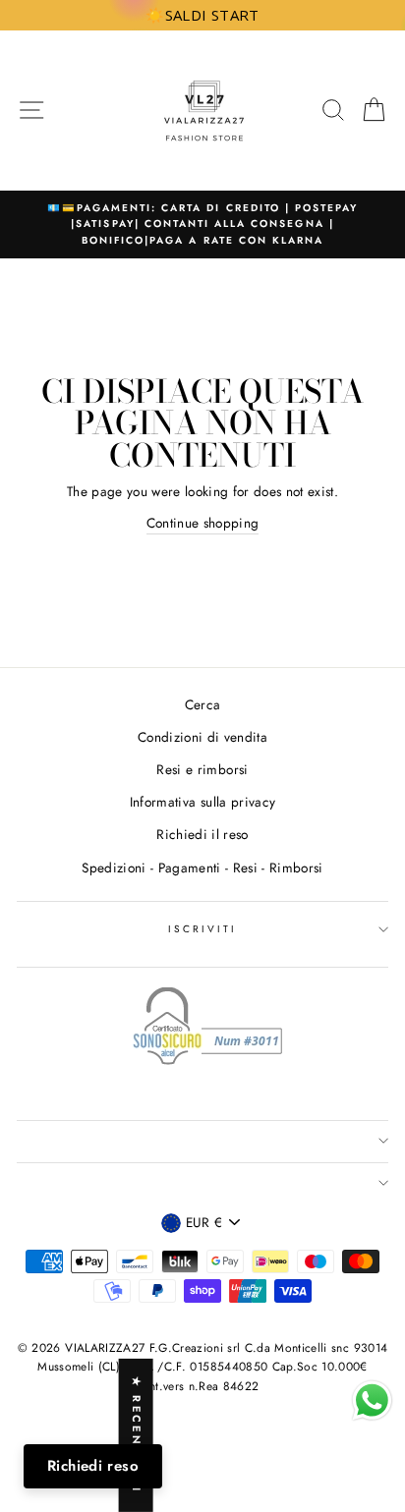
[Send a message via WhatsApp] (372, 1400)
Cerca (203, 704)
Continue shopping (203, 522)
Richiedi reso (93, 1466)
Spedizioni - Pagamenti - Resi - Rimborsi (202, 867)
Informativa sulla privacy (203, 802)
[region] (202, 15)
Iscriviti (203, 929)
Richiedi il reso (202, 834)
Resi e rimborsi (202, 769)
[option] (195, 224)
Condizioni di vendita (202, 737)
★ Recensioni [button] (137, 1435)
